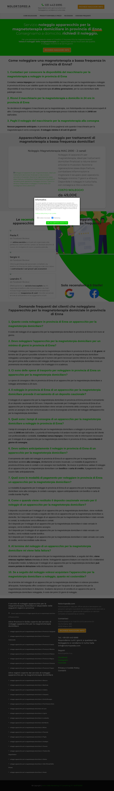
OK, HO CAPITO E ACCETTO (57, 223)
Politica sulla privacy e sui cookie (45, 213)
